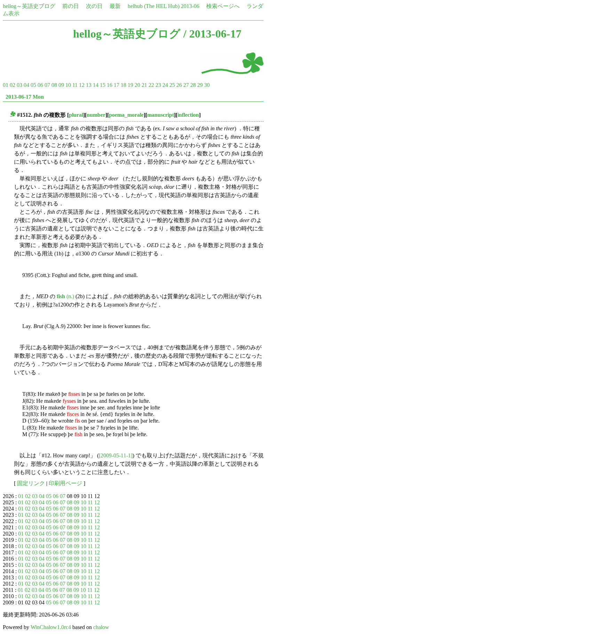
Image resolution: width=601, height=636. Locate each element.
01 (5, 85)
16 (109, 85)
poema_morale (126, 115)
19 (130, 85)
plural (76, 115)
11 (75, 85)
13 (88, 85)
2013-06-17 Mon (25, 97)
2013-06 (190, 6)
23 (158, 85)
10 (68, 85)
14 (95, 85)
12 (82, 85)
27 (186, 85)
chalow (101, 627)
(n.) (65, 296)
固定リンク (31, 483)
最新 (115, 6)
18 (123, 85)
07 (47, 85)
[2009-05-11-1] (116, 455)
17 (116, 85)
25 (172, 85)
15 (102, 85)
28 (193, 85)
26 (179, 85)
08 (54, 85)
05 (33, 85)
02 (12, 85)
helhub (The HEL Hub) (153, 6)
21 (144, 85)
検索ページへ (223, 6)
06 (40, 85)
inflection (188, 115)
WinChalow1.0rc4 (51, 627)
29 (200, 85)
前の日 (70, 6)
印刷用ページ (65, 483)
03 (19, 85)
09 (61, 85)
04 (26, 85)
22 (151, 85)
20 (137, 85)
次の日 (94, 6)
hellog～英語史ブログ (29, 6)
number (96, 115)
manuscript (160, 115)
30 (207, 85)
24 (165, 85)
